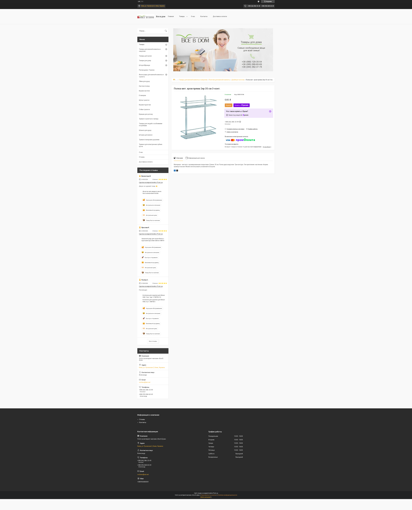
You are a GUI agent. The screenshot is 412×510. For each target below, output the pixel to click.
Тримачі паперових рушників (149, 139)
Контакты (204, 16)
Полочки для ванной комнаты (219, 80)
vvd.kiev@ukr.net (144, 382)
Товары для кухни (145, 56)
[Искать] (165, 30)
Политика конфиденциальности (227, 495)
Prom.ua (215, 493)
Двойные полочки (237, 80)
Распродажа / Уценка (146, 70)
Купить (228, 105)
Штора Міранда (144, 65)
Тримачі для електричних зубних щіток (150, 145)
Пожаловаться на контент (209, 495)
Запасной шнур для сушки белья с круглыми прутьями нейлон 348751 (153, 239)
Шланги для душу (145, 130)
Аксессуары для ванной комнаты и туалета (151, 76)
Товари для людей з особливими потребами (150, 125)
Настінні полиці (144, 86)
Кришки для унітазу (146, 114)
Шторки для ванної (145, 135)
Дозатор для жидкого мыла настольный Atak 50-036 (152, 192)
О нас (193, 16)
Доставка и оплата (220, 16)
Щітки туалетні (144, 100)
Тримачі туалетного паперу (148, 119)
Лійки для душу (144, 81)
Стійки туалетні (144, 109)
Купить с (238, 105)
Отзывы (142, 157)
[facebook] (175, 171)
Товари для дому (145, 60)
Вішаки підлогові (145, 105)
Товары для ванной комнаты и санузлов (193, 80)
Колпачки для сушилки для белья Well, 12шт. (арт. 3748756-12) (154, 296)
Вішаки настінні (144, 91)
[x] (177, 171)
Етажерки (142, 95)
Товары (182, 16)
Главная (171, 16)
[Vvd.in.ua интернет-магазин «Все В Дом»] (145, 16)
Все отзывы (153, 341)
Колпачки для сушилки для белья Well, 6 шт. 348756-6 (154, 300)
